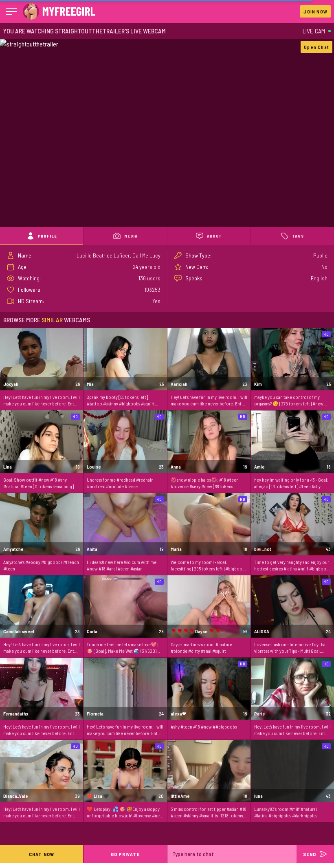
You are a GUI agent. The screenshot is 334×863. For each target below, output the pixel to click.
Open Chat (316, 47)
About (214, 235)
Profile (47, 235)
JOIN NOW (315, 11)
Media (131, 235)
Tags (298, 235)
